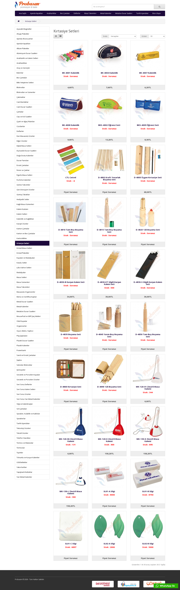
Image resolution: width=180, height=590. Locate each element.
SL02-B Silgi (148, 543)
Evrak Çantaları (23, 165)
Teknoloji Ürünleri (24, 428)
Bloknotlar (21, 87)
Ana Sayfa (22, 13)
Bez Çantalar (65, 13)
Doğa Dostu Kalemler (25, 155)
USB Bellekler (22, 462)
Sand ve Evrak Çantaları (26, 355)
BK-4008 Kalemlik (70, 125)
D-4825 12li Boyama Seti (148, 229)
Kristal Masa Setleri (24, 248)
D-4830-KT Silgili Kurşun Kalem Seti (109, 283)
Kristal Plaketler (23, 253)
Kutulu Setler (22, 263)
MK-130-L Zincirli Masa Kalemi (71, 492)
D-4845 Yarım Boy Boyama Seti (109, 335)
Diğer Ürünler (22, 141)
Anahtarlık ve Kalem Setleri (27, 58)
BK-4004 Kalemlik (109, 72)
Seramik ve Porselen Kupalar (28, 375)
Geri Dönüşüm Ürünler (26, 189)
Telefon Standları (23, 438)
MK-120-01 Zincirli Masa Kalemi (148, 387)
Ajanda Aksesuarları (25, 39)
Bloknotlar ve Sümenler (26, 92)
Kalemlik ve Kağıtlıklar (25, 219)
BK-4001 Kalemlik (70, 72)
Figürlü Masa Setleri (24, 175)
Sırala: (105, 36)
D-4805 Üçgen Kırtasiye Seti (148, 177)
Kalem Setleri (22, 214)
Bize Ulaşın (156, 13)
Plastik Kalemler (23, 345)
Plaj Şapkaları (22, 336)
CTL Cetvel (70, 177)
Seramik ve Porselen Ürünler (28, 379)
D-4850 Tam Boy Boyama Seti (147, 335)
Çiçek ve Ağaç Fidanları (26, 121)
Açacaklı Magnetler (24, 29)
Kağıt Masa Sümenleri (25, 204)
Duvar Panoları (23, 160)
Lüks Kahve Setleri (24, 267)
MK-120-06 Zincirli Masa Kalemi (70, 440)
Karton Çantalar (23, 228)
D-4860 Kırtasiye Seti (70, 386)
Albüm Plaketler (23, 48)
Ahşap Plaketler (23, 34)
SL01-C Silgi (70, 543)
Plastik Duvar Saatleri (25, 340)
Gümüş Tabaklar (23, 194)
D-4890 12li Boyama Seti (109, 386)
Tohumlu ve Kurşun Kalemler (28, 457)
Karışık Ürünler (22, 224)
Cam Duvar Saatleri (24, 107)
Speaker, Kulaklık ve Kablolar (28, 413)
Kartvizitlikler (22, 238)
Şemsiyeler (21, 370)
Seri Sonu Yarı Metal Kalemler (28, 399)
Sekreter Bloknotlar (24, 365)
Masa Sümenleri (23, 282)
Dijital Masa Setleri (24, 146)
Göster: (144, 36)
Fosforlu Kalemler (24, 180)
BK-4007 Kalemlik (147, 72)
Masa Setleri (22, 277)
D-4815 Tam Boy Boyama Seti (109, 230)
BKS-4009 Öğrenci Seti (148, 125)
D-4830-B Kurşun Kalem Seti (70, 282)
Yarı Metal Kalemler (24, 477)
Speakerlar (21, 418)
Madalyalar (21, 272)
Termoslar (21, 448)
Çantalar (20, 112)
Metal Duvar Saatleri (25, 301)
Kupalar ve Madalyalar (26, 258)
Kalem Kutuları (22, 209)
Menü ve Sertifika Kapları (27, 297)
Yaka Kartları (22, 467)
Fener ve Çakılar (23, 170)
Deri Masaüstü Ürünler (26, 136)
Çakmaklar (21, 97)
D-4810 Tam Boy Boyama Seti (70, 230)
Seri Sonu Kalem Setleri (26, 389)
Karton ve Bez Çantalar (26, 233)
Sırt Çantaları (22, 409)
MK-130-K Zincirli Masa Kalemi (148, 440)
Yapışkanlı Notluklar (24, 472)
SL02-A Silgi (109, 543)
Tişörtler (20, 452)
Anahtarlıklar (51, 13)
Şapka (19, 360)
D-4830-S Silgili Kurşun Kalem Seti (148, 283)
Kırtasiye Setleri (31, 21)
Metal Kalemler (105, 13)
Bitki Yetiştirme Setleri (25, 82)
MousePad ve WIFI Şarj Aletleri (29, 316)
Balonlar (20, 73)
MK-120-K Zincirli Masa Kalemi (109, 440)
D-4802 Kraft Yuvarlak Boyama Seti (109, 178)
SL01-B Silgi (148, 491)
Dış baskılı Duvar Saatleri (26, 151)
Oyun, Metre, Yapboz (25, 331)
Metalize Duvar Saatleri (123, 13)
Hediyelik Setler (23, 199)
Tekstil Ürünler (22, 433)
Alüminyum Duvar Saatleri (27, 53)
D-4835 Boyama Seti (71, 334)
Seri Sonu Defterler (24, 384)
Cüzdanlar (21, 126)
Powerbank (21, 350)
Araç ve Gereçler (23, 68)
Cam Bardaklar (22, 102)
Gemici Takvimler (23, 185)
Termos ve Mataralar (25, 443)
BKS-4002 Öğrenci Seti (109, 125)
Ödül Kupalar (22, 321)
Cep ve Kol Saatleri (24, 116)
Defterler (77, 13)
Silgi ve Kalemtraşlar (25, 404)
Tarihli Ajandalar (142, 13)
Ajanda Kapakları (36, 13)
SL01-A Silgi (109, 491)
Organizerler (22, 326)
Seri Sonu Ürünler (24, 394)
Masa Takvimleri (90, 13)
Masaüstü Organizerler (26, 292)
